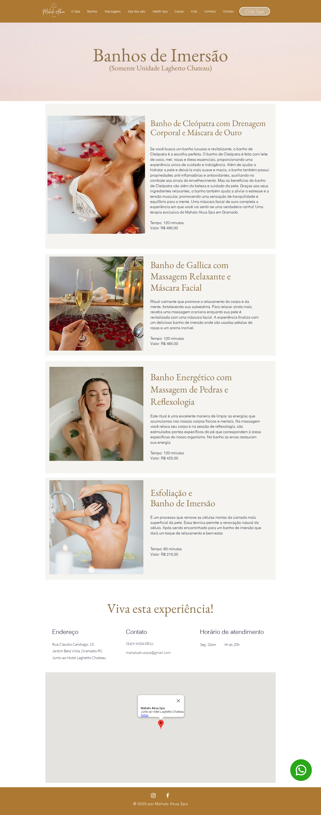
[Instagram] (153, 795)
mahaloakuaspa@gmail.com (148, 652)
